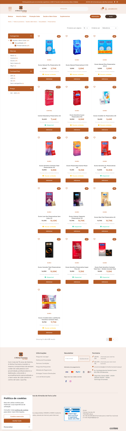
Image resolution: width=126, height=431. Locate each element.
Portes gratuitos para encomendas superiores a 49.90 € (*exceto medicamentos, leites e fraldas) (50, 2)
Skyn (13, 66)
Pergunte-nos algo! (42, 356)
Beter (13, 55)
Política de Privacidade (43, 360)
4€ (12, 81)
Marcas (13, 51)
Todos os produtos (18, 21)
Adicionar (49, 79)
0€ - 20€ (15, 93)
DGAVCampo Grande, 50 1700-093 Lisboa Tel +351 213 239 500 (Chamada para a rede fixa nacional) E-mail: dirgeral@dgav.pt (100, 414)
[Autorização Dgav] (72, 414)
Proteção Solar (34, 16)
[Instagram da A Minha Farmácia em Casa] (70, 381)
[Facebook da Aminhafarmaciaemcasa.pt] (114, 2)
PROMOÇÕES (95, 16)
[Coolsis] (114, 428)
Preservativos (52, 21)
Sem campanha (17, 83)
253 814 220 (104, 357)
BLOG (111, 16)
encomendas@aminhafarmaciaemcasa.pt (108, 367)
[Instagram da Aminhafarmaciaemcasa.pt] (117, 2)
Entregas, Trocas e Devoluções (46, 373)
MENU (10, 10)
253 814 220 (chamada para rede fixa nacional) (99, 2)
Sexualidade (42, 21)
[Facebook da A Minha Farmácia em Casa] (66, 381)
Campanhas (15, 71)
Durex (13, 61)
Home (10, 21)
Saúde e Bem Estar (50, 16)
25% (12, 76)
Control (14, 58)
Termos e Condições (42, 363)
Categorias (14, 36)
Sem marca (15, 63)
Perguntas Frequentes (43, 366)
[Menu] (10, 8)
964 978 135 (105, 362)
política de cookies (21, 410)
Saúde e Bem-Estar (31, 21)
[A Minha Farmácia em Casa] (21, 9)
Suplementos (65, 16)
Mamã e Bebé (21, 16)
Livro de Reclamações (43, 376)
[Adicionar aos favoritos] (39, 36)
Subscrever (84, 359)
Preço (12, 89)
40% (12, 78)
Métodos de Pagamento (44, 370)
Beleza (10, 16)
